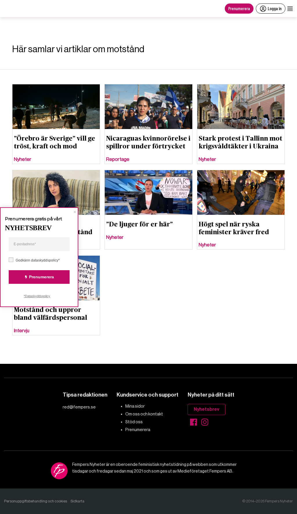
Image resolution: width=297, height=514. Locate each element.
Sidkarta (77, 501)
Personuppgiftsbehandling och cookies (35, 501)
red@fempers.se (79, 407)
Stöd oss (134, 421)
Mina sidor (135, 406)
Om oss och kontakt (144, 414)
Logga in (275, 8)
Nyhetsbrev (206, 409)
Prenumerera (239, 8)
